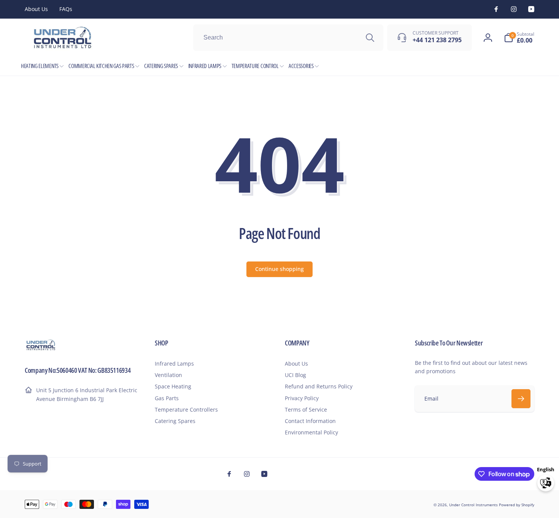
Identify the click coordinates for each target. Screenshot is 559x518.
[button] (519, 37)
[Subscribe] (520, 398)
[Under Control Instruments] (41, 349)
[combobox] (288, 37)
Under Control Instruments (474, 504)
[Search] (370, 37)
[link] (36, 9)
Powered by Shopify (516, 504)
